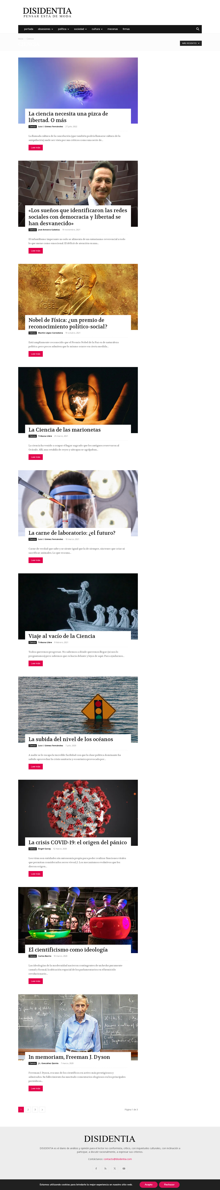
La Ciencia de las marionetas (65, 430)
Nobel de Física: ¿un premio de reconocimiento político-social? (68, 323)
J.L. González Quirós (48, 1063)
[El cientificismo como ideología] (78, 920)
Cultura (96, 29)
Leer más (35, 147)
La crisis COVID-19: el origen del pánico (78, 842)
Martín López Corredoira (50, 332)
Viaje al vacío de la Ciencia (62, 636)
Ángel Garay (44, 848)
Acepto (148, 1184)
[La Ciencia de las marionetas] (78, 400)
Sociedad (79, 29)
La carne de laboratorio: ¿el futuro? (72, 533)
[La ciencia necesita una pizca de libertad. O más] (78, 91)
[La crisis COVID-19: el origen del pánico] (78, 813)
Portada (28, 29)
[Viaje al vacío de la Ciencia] (78, 606)
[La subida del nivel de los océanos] (78, 710)
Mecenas (113, 29)
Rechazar (169, 1184)
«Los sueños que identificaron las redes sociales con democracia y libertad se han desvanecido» (78, 217)
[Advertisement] (139, 12)
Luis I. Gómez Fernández (50, 126)
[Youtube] (123, 1168)
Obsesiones (44, 29)
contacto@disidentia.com (118, 1159)
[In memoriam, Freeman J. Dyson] (78, 1027)
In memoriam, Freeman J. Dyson (69, 1057)
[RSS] (105, 1168)
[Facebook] (96, 1168)
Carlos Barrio (44, 956)
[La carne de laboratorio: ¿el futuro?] (78, 503)
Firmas (126, 29)
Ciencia (33, 126)
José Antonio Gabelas (49, 229)
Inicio (20, 38)
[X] (114, 1168)
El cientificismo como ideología (68, 950)
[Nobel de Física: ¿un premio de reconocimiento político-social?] (78, 297)
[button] (198, 29)
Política (62, 29)
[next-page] (42, 1109)
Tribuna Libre (45, 436)
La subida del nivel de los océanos (71, 739)
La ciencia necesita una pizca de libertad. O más (68, 117)
